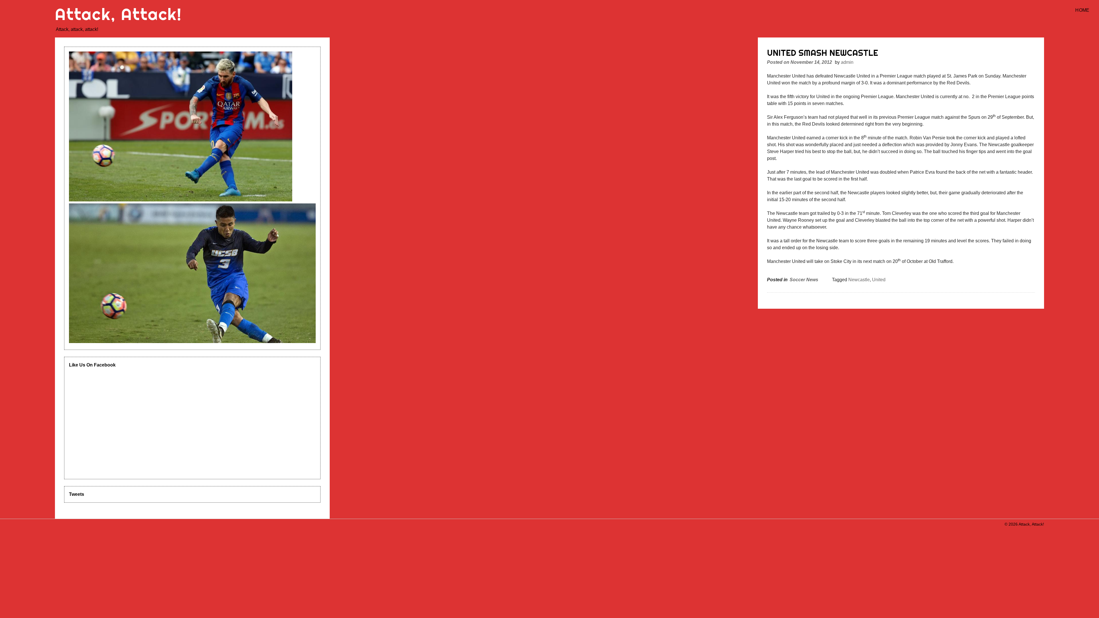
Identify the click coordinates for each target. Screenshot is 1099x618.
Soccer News (804, 279)
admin (847, 62)
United (878, 279)
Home (1082, 10)
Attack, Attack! (118, 14)
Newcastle (859, 279)
